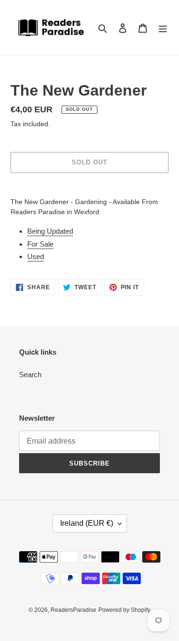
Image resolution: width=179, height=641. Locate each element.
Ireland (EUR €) (86, 523)
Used (35, 256)
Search (30, 374)
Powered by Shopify (124, 610)
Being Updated (50, 231)
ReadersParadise (73, 610)
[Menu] (163, 28)
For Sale (40, 244)
